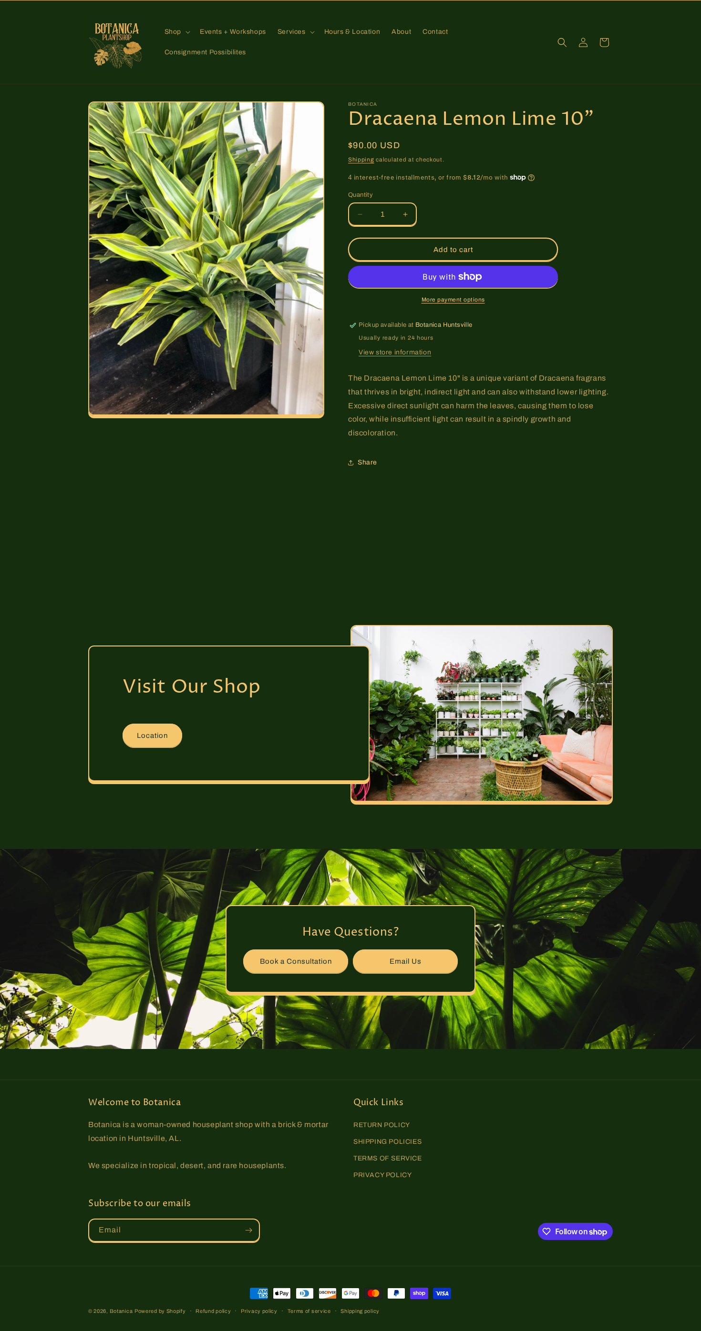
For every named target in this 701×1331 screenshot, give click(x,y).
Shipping (361, 159)
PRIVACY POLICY (382, 1175)
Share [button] (367, 462)
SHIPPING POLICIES (387, 1141)
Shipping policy (360, 1311)
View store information (395, 352)
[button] (176, 32)
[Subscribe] (248, 1230)
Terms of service (309, 1311)
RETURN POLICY (381, 1125)
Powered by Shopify (160, 1311)
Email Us (406, 961)
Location (152, 735)
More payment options (453, 299)
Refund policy (213, 1311)
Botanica (121, 1311)
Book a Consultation (296, 961)
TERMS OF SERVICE (387, 1158)
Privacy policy (259, 1311)
